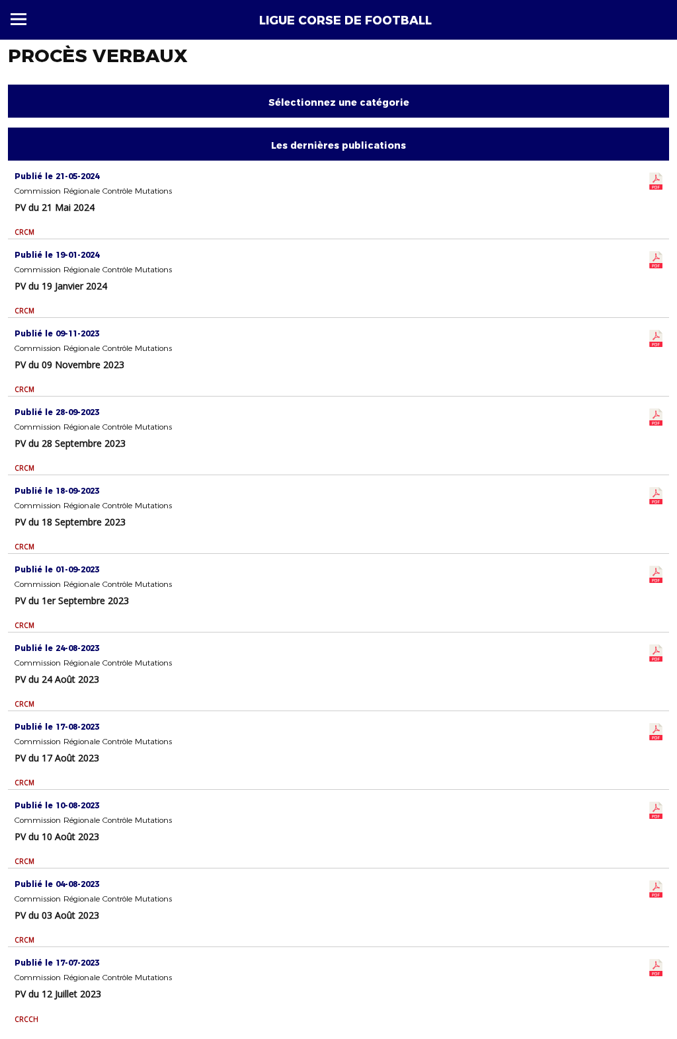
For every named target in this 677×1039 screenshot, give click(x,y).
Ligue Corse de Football (345, 20)
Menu (18, 19)
